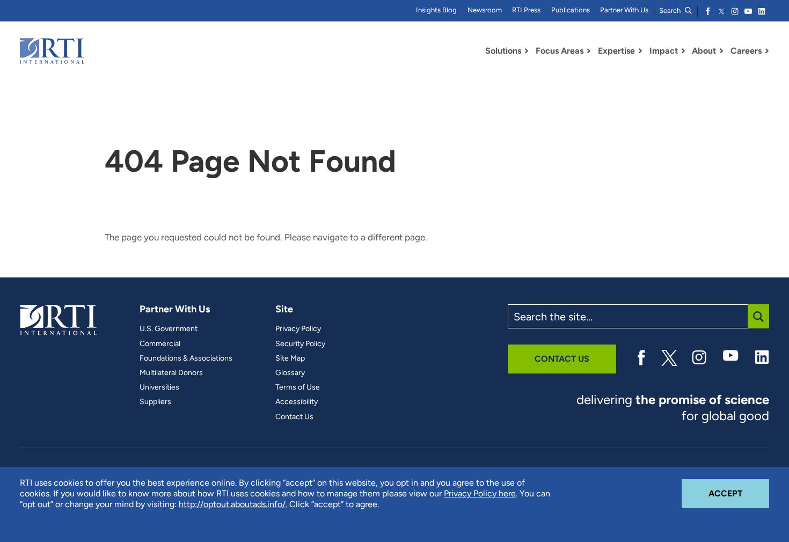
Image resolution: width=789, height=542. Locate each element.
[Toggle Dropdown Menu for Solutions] (526, 51)
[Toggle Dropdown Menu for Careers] (767, 51)
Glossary (290, 373)
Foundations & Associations (186, 358)
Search (670, 10)
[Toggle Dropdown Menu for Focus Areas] (589, 51)
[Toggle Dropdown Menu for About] (721, 51)
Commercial (160, 344)
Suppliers (155, 402)
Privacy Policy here (480, 493)
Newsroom (484, 10)
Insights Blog (436, 10)
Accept (738, 493)
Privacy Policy (298, 329)
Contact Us (294, 417)
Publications (570, 10)
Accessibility (296, 402)
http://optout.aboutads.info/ (232, 504)
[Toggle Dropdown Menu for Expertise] (640, 51)
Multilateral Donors (171, 373)
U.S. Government (169, 329)
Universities (159, 387)
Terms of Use (297, 387)
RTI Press (526, 10)
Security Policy (300, 344)
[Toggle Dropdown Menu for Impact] (683, 51)
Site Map (290, 358)
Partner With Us (624, 10)
